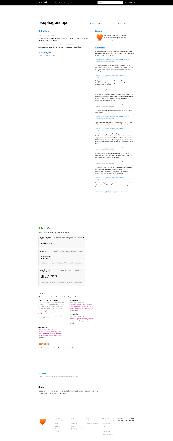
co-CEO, (50, 312)
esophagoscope (109, 40)
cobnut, (45, 314)
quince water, (47, 316)
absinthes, (83, 306)
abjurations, (89, 304)
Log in (40, 232)
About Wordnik (59, 421)
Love (131, 24)
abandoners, (73, 304)
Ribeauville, (58, 316)
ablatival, (82, 308)
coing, (49, 314)
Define (92, 24)
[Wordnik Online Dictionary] (43, 2)
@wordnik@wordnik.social (78, 429)
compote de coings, (56, 314)
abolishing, (77, 306)
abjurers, (76, 308)
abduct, (83, 304)
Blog (72, 421)
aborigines (88, 308)
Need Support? (107, 423)
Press (56, 423)
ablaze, (71, 306)
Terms (104, 426)
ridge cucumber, (43, 312)
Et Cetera (105, 418)
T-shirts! (57, 432)
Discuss (113, 24)
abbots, (79, 304)
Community (53, 3)
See (119, 24)
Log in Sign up (130, 2)
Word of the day (64, 3)
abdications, (90, 306)
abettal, (71, 308)
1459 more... (47, 318)
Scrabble (57, 393)
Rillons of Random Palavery (48, 300)
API (88, 421)
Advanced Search (108, 434)
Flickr (76, 377)
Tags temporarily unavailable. (46, 257)
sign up (46, 232)
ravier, (53, 316)
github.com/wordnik (92, 423)
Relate (100, 24)
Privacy (105, 429)
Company (58, 418)
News (72, 418)
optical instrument (46, 243)
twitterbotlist (73, 300)
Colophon (57, 426)
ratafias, (40, 316)
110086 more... (73, 310)
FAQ (56, 429)
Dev (87, 418)
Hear (125, 24)
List (106, 24)
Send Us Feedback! (108, 421)
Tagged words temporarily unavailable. (49, 277)
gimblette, (56, 312)
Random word (75, 3)
